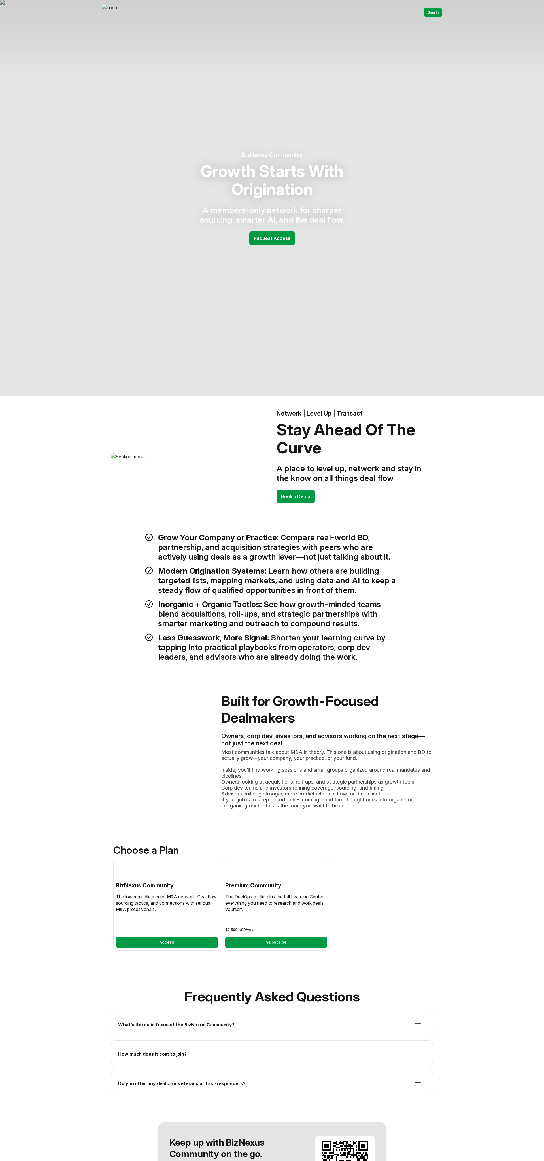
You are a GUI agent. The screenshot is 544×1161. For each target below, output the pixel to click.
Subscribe (276, 942)
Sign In (433, 12)
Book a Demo (295, 496)
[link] (167, 905)
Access (167, 942)
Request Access (272, 238)
